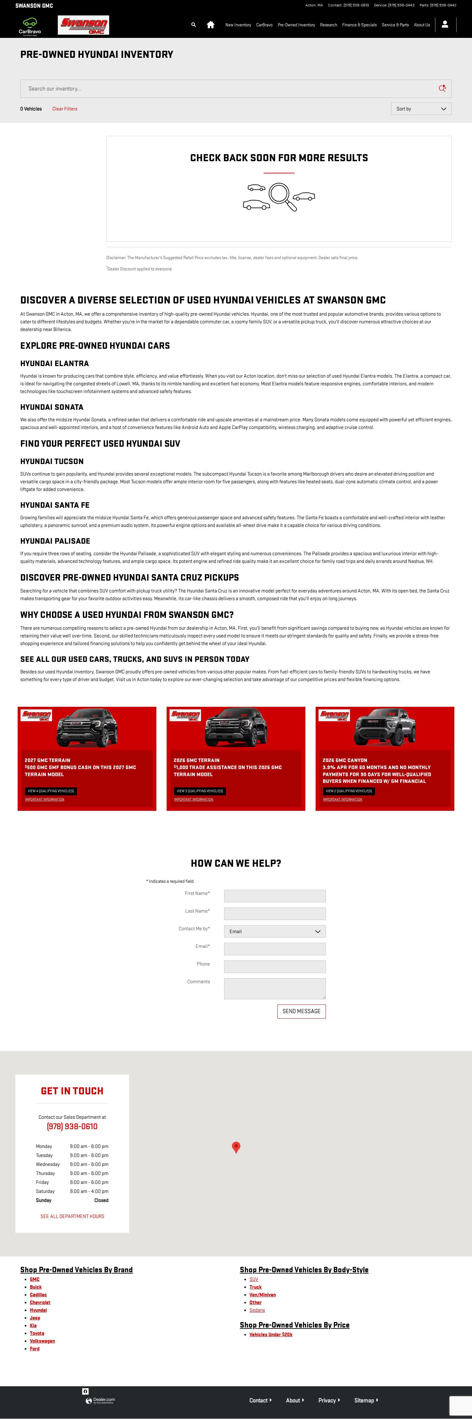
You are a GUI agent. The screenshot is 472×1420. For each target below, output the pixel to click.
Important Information (46, 799)
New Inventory (238, 25)
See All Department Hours (72, 1217)
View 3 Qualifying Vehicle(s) (200, 792)
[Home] (31, 25)
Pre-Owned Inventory (296, 25)
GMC (34, 1279)
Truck (255, 1287)
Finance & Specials (359, 25)
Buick (36, 1287)
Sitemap (364, 1400)
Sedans (257, 1310)
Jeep (35, 1318)
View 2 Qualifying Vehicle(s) (349, 792)
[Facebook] (85, 1391)
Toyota (37, 1333)
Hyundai (38, 1310)
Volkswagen (42, 1341)
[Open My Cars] (443, 25)
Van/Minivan (262, 1295)
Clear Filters (64, 109)
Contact (258, 1400)
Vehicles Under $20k (271, 1335)
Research (328, 25)
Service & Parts (395, 25)
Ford (34, 1349)
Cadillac (38, 1295)
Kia (33, 1326)
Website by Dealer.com (100, 1401)
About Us (422, 25)
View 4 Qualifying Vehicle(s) (51, 792)
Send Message (302, 1011)
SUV (253, 1279)
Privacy (327, 1400)
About (293, 1400)
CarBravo (264, 25)
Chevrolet (40, 1303)
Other (255, 1303)
